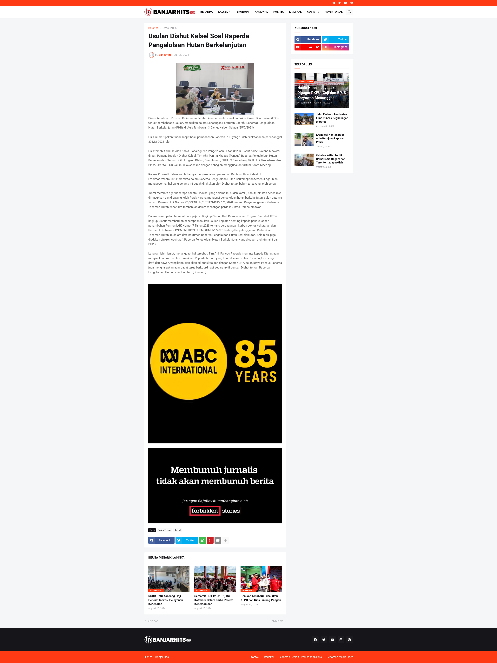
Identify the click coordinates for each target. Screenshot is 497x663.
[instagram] (341, 639)
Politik (278, 11)
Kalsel (223, 11)
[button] (349, 12)
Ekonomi (243, 11)
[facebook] (334, 3)
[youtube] (345, 3)
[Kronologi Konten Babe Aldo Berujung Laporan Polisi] (304, 139)
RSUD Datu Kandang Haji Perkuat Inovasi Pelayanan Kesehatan (165, 600)
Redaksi (269, 657)
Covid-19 (313, 11)
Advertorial (334, 11)
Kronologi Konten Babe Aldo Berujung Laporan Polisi (330, 138)
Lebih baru (153, 621)
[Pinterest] (210, 540)
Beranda (206, 11)
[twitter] (339, 3)
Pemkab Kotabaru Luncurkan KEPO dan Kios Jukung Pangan (261, 598)
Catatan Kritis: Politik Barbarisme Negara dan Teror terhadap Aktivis (330, 159)
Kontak (254, 657)
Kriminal (295, 11)
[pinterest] (351, 3)
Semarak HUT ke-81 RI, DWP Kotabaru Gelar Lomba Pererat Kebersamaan (213, 600)
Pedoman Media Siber (340, 657)
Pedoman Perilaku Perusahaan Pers (300, 657)
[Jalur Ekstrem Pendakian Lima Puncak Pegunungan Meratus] (304, 119)
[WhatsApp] (202, 540)
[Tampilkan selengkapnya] (225, 540)
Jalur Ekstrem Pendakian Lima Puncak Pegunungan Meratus (332, 118)
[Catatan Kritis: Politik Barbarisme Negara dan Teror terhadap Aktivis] (304, 160)
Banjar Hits (162, 657)
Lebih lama (276, 621)
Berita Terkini (169, 28)
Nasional (261, 11)
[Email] (218, 540)
